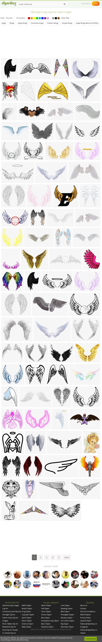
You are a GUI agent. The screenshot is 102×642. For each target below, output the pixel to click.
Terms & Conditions (87, 611)
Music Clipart (27, 621)
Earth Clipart (26, 618)
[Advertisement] (51, 42)
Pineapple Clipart (67, 614)
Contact (83, 608)
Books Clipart (27, 608)
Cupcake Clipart (28, 614)
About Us (83, 605)
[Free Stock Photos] (8, 3)
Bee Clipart (45, 618)
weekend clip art (9, 627)
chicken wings (53, 23)
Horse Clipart (46, 614)
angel (4, 23)
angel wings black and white (87, 23)
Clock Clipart (46, 611)
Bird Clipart (65, 611)
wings (12, 23)
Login (96, 3)
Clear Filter (65, 18)
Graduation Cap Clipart (50, 621)
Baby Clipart (26, 627)
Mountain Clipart (67, 627)
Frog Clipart (26, 611)
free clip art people (10, 630)
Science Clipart (27, 624)
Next (66, 557)
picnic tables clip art (10, 624)
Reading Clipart (67, 608)
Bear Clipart (45, 624)
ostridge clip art (8, 614)
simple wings (67, 23)
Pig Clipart (65, 624)
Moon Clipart (46, 605)
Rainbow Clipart (47, 627)
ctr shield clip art (9, 633)
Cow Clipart (65, 605)
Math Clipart (26, 605)
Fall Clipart (45, 608)
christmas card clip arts (11, 611)
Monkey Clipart (67, 618)
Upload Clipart (85, 621)
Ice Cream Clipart (67, 621)
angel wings (23, 23)
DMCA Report (85, 614)
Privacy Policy (85, 618)
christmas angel (37, 23)
